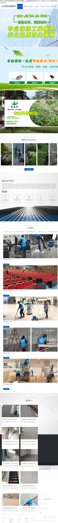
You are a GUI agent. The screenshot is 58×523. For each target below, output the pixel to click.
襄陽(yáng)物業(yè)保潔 (31, 231)
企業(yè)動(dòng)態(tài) (19, 518)
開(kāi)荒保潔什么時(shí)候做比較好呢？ (28, 463)
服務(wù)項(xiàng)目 (31, 7)
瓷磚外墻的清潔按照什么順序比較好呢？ (10, 419)
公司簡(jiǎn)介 (27, 518)
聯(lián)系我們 (53, 6)
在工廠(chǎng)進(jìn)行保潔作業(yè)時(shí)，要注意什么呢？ (29, 441)
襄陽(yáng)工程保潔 (41, 231)
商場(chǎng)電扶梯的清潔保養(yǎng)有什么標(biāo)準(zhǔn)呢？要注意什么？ (10, 485)
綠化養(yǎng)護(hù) (43, 152)
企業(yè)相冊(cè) (27, 521)
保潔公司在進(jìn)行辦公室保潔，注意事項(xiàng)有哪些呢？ (10, 441)
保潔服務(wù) (25, 6)
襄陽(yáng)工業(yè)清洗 (9, 231)
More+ (4, 191)
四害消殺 (36, 6)
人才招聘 (18, 521)
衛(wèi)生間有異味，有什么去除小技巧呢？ (10, 463)
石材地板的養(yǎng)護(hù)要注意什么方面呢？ (29, 485)
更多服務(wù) (29, 169)
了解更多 (6, 159)
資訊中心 (47, 6)
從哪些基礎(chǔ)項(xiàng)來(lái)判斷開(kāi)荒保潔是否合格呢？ (29, 419)
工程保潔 (19, 152)
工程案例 (42, 6)
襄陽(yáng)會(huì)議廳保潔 (20, 231)
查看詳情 (6, 264)
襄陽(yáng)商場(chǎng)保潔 (8, 384)
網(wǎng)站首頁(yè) (20, 7)
